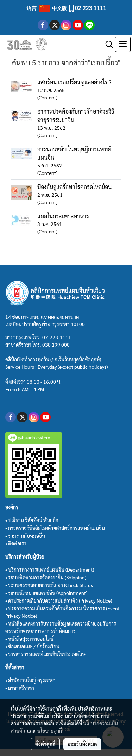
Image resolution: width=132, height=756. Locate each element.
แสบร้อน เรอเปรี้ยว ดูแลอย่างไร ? (74, 82)
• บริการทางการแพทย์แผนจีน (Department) (49, 569)
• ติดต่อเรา (15, 543)
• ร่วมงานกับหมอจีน (25, 535)
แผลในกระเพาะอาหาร (63, 216)
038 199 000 (56, 344)
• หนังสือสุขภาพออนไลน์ (29, 638)
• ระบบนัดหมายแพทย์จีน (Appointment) (46, 593)
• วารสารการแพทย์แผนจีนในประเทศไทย (46, 654)
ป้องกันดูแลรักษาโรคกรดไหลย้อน (74, 186)
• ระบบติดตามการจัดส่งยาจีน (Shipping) (45, 577)
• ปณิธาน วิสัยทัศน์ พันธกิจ (31, 520)
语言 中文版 (47, 8)
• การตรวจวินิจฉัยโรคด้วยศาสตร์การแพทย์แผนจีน (55, 528)
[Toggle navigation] (123, 44)
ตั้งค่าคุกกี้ (45, 744)
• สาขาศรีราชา (19, 688)
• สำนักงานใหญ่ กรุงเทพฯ (30, 680)
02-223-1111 (56, 337)
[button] (107, 44)
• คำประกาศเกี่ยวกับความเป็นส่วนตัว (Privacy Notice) (58, 600)
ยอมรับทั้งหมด (82, 744)
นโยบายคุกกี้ (49, 730)
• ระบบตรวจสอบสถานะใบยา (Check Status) (49, 585)
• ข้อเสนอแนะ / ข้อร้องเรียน (32, 646)
